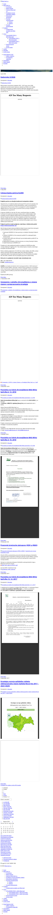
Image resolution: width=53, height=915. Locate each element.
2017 (2, 835)
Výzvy (4, 34)
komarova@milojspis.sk (11, 430)
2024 (10, 835)
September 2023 (8, 817)
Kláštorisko (7, 841)
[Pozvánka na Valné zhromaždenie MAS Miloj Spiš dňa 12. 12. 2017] (18, 585)
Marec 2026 (7, 806)
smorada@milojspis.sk (23, 430)
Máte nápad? (6, 62)
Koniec (5, 795)
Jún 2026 (6, 803)
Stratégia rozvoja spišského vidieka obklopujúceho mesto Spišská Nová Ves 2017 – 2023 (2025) (20, 683)
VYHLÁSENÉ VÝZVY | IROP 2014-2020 (14, 42)
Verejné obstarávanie (9, 25)
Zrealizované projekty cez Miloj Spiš (10, 31)
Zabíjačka (3, 855)
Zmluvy (11, 22)
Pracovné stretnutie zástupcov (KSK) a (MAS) (19, 545)
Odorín (6, 850)
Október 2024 (7, 812)
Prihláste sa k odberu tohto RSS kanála (11, 785)
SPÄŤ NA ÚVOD (7, 857)
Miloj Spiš (8, 846)
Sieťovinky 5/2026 (8, 77)
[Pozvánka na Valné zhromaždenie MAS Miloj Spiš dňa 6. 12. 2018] (18, 397)
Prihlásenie (6, 860)
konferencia (4, 843)
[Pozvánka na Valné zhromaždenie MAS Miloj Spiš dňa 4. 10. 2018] (18, 445)
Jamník (2, 841)
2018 (4, 835)
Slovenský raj (4, 852)
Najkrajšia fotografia (6, 847)
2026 (2, 837)
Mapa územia (9, 8)
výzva (9, 853)
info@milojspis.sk (9, 262)
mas (8, 844)
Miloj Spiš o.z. (6, 5)
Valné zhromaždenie (6, 852)
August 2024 (7, 815)
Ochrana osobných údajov (10, 859)
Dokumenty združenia (9, 16)
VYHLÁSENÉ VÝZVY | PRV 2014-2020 (14, 39)
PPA (9, 850)
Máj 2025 (6, 809)
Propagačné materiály (9, 58)
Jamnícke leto (8, 840)
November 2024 (8, 811)
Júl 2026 (6, 802)
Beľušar (11, 837)
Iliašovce (3, 840)
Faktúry (11, 23)
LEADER (9, 843)
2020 (7, 835)
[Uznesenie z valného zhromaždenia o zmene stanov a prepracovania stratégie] (20, 291)
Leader (5, 49)
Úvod (4, 4)
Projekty (5, 28)
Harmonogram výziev (11, 895)
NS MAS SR (9, 849)
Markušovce (4, 844)
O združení (9, 7)
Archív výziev (9, 47)
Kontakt (5, 63)
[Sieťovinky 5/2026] (6, 83)
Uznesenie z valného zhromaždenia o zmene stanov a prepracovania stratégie (19, 283)
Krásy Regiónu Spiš (8, 54)
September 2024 (8, 814)
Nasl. (4, 794)
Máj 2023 (6, 818)
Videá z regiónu (10, 56)
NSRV (2, 850)
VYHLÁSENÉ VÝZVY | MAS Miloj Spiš (11, 36)
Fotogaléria (6, 60)
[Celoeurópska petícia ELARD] (8, 198)
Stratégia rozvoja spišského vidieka (10, 13)
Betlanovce (6, 837)
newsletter (3, 849)
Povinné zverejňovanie (9, 19)
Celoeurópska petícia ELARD (12, 193)
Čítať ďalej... (3, 188)
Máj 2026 (6, 805)
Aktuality (5, 50)
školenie (8, 855)
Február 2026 (7, 808)
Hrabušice (8, 838)
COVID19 (3, 838)
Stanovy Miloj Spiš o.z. (11, 876)
